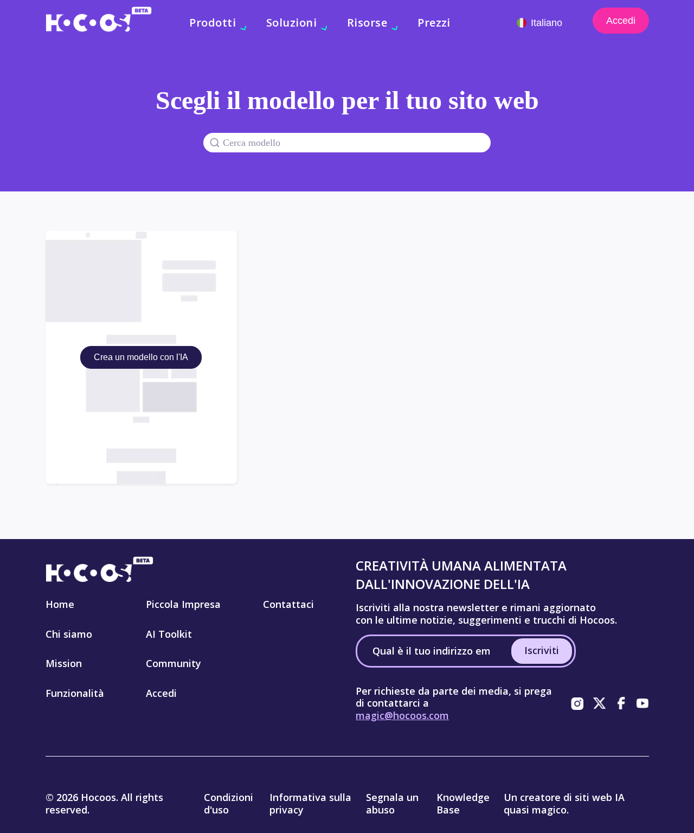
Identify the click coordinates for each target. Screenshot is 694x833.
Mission (64, 663)
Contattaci (288, 604)
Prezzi (434, 22)
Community (173, 663)
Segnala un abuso (392, 803)
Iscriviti (541, 650)
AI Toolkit (169, 633)
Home (60, 604)
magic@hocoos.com (402, 715)
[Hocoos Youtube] (642, 703)
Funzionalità (75, 693)
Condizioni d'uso (228, 803)
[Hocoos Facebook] (620, 703)
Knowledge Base (463, 803)
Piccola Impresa (183, 604)
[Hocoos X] (599, 703)
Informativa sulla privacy (310, 803)
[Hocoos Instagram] (577, 703)
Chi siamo (69, 633)
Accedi (620, 20)
